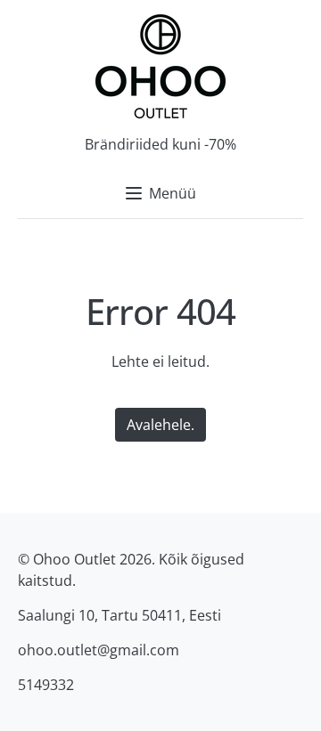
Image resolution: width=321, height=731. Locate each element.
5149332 (46, 684)
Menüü (172, 193)
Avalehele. (160, 425)
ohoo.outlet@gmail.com (98, 650)
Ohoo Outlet (74, 559)
